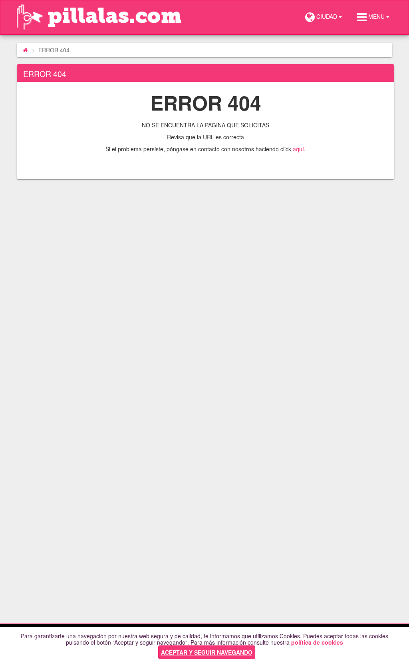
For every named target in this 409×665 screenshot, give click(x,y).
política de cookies (317, 642)
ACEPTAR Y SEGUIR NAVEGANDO (206, 652)
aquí (298, 149)
